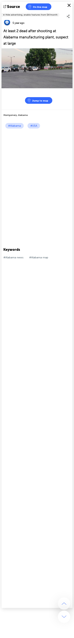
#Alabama (14, 125)
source (13, 6)
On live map (40, 7)
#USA (33, 125)
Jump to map (40, 100)
